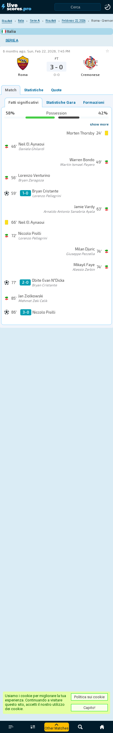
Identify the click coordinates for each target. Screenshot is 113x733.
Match (11, 90)
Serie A (12, 40)
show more (99, 124)
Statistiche (33, 90)
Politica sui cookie (89, 697)
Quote (56, 90)
